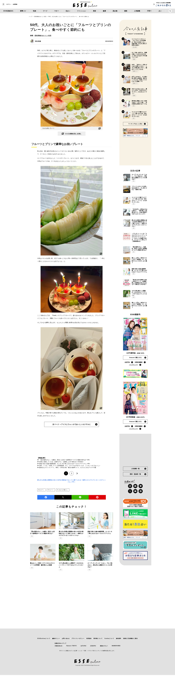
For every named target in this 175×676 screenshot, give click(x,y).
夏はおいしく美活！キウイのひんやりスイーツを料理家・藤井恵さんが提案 (42, 564)
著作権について (98, 638)
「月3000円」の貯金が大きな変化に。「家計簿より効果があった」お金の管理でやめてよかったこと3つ (139, 211)
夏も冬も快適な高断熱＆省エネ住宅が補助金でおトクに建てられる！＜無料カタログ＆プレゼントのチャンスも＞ (71, 533)
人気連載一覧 (135, 468)
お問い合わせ (66, 638)
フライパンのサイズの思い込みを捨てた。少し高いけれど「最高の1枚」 (139, 188)
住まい (68, 11)
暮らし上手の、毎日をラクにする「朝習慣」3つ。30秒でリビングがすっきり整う (139, 260)
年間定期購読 (138, 362)
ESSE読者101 (8, 11)
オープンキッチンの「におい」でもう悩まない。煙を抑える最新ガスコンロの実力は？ (100, 565)
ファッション (81, 11)
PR (32, 536)
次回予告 (127, 362)
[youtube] (135, 491)
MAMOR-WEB (116, 645)
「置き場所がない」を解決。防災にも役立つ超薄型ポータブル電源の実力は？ (42, 532)
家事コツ (23, 11)
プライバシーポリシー (78, 638)
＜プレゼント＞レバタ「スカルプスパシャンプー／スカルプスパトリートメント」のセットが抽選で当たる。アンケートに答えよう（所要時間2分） (139, 237)
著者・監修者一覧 (135, 474)
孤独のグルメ (104, 646)
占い (160, 11)
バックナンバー (133, 364)
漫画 (125, 11)
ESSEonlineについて (43, 638)
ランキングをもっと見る (135, 124)
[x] (130, 491)
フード (45, 11)
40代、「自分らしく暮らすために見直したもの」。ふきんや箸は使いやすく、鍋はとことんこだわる (139, 67)
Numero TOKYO (71, 645)
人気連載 (137, 11)
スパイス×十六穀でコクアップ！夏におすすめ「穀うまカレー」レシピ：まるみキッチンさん (139, 114)
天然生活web (58, 646)
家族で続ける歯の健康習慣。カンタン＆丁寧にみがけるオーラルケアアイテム (100, 532)
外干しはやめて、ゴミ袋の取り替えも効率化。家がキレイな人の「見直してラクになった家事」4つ (139, 79)
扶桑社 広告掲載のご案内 (130, 638)
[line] (80, 497)
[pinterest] (141, 491)
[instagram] (130, 486)
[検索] (145, 135)
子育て (149, 11)
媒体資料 (118, 638)
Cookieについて (109, 638)
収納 (34, 11)
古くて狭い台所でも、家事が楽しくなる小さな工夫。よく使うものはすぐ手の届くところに (139, 55)
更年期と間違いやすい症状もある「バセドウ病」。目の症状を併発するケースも (139, 102)
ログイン (8, 4)
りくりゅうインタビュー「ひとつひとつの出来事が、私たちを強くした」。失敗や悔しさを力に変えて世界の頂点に (139, 42)
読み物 (115, 11)
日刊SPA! (93, 646)
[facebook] (45, 497)
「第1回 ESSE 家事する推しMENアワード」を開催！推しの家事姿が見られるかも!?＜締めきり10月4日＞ (139, 282)
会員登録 (15, 4)
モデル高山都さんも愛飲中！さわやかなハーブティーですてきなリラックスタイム (71, 565)
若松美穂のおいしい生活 (43, 35)
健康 (104, 11)
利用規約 (89, 638)
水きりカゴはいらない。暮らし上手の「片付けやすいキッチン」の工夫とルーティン (139, 91)
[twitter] (63, 497)
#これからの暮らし (62, 490)
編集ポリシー (56, 638)
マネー (56, 11)
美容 (94, 11)
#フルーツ (50, 490)
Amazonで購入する (135, 357)
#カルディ (41, 490)
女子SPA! (83, 646)
